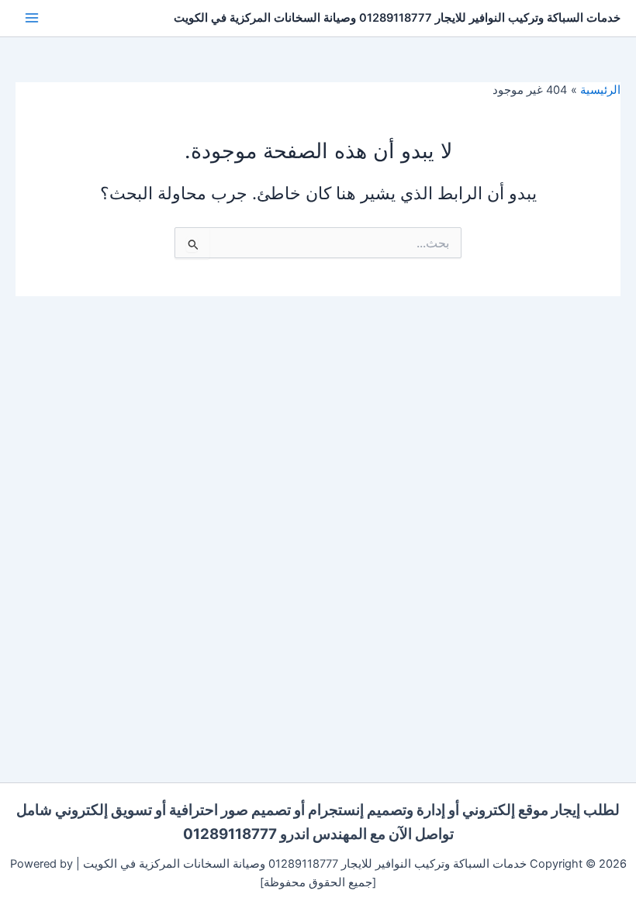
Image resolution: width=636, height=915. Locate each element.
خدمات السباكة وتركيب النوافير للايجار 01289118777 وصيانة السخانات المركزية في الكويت (397, 18)
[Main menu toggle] (32, 18)
